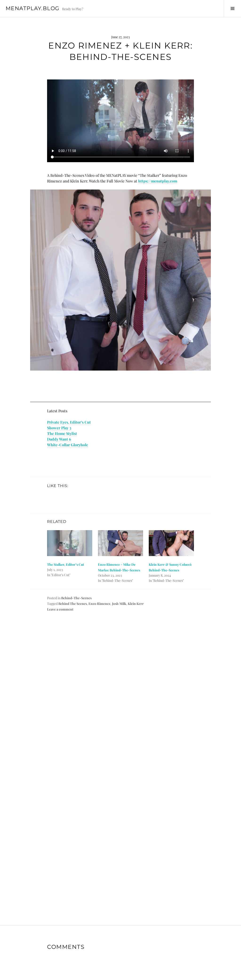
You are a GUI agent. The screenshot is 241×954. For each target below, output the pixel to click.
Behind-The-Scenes (76, 598)
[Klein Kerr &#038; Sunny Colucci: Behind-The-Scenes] (171, 543)
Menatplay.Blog (32, 8)
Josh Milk (119, 603)
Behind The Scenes (72, 603)
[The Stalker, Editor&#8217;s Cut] (69, 543)
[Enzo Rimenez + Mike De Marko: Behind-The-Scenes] (120, 543)
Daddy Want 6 (59, 439)
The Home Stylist (62, 433)
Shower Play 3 (59, 427)
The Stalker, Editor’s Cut (65, 564)
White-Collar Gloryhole (67, 444)
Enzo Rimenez (99, 603)
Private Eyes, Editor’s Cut (69, 422)
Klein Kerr (136, 603)
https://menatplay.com (157, 180)
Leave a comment (60, 609)
